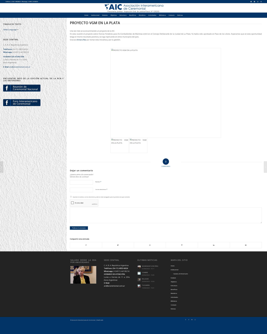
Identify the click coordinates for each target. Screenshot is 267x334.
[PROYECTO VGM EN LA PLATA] (166, 93)
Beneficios (174, 289)
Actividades (174, 297)
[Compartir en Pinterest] (182, 245)
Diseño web (100, 320)
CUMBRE (145, 272)
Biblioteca (174, 301)
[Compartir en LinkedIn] (214, 245)
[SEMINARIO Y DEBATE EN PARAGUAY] (265, 167)
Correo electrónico (101, 189)
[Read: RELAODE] (139, 280)
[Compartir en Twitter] (118, 245)
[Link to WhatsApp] (195, 319)
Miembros (174, 293)
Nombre (98, 182)
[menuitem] (251, 1)
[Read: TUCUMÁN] (139, 286)
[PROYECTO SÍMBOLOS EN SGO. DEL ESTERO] (1, 167)
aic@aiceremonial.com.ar (19, 67)
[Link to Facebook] (185, 319)
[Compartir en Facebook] (86, 245)
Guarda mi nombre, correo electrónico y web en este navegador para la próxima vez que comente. (101, 197)
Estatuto (173, 278)
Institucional (174, 270)
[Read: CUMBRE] (139, 273)
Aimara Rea (81, 39)
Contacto (173, 305)
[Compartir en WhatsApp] (150, 245)
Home (172, 266)
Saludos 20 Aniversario (180, 274)
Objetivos (174, 282)
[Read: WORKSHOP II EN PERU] (139, 267)
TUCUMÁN (146, 285)
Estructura (174, 286)
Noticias (173, 309)
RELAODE (145, 279)
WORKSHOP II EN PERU (150, 266)
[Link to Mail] (191, 319)
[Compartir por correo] (246, 245)
